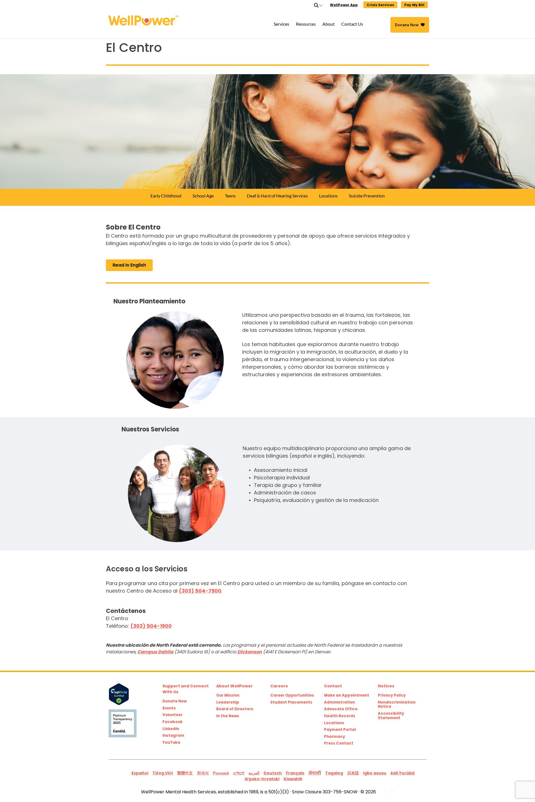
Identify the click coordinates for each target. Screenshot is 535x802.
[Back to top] (519, 786)
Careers (279, 686)
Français (295, 773)
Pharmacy (334, 737)
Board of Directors (234, 709)
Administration (339, 702)
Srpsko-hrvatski (262, 779)
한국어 (203, 773)
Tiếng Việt (162, 773)
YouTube (171, 742)
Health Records (339, 716)
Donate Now (407, 24)
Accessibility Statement (391, 715)
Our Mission (227, 695)
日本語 (353, 773)
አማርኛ (238, 773)
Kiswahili (293, 779)
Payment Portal (340, 730)
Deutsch (273, 773)
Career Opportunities (292, 695)
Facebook (172, 722)
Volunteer (172, 715)
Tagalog (334, 773)
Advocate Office (341, 709)
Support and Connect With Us (185, 689)
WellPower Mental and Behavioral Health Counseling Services (177, 20)
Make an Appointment (346, 695)
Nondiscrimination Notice (396, 704)
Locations (334, 723)
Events (169, 708)
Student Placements (291, 702)
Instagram (173, 735)
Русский (221, 773)
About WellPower (234, 686)
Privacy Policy (392, 695)
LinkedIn (170, 729)
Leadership (227, 702)
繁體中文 (185, 773)
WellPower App (344, 5)
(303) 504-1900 (151, 625)
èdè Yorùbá (402, 773)
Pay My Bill (414, 5)
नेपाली (314, 773)
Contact (333, 686)
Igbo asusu (374, 773)
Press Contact (338, 743)
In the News (227, 716)
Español (140, 773)
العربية (254, 773)
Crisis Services (380, 5)
